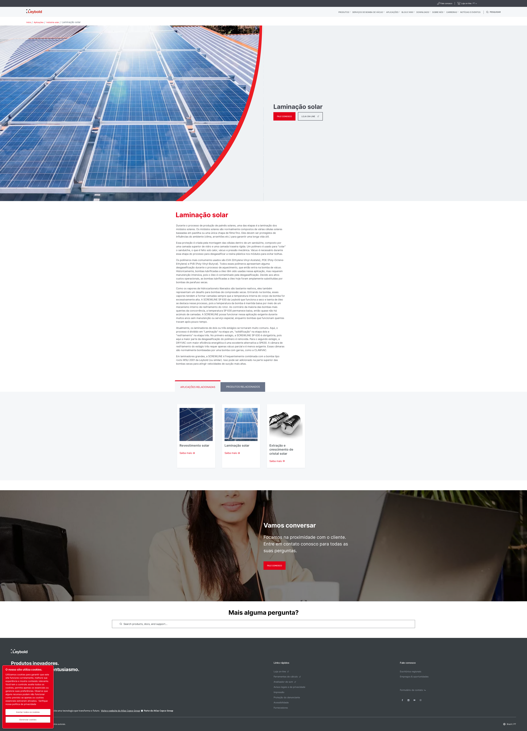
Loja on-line (308, 116)
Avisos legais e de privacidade (289, 687)
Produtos (343, 12)
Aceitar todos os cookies (28, 712)
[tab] (198, 386)
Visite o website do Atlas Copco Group (120, 710)
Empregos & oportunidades (414, 676)
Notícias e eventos (470, 12)
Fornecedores (281, 707)
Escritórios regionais (410, 671)
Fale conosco (284, 116)
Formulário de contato (411, 690)
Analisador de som (283, 681)
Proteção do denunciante (287, 697)
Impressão (279, 692)
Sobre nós (437, 12)
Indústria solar (52, 22)
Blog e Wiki (407, 12)
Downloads (422, 12)
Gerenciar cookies (27, 720)
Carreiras (451, 12)
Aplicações (392, 12)
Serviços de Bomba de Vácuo (367, 12)
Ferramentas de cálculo (286, 676)
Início (28, 22)
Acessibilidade (281, 702)
